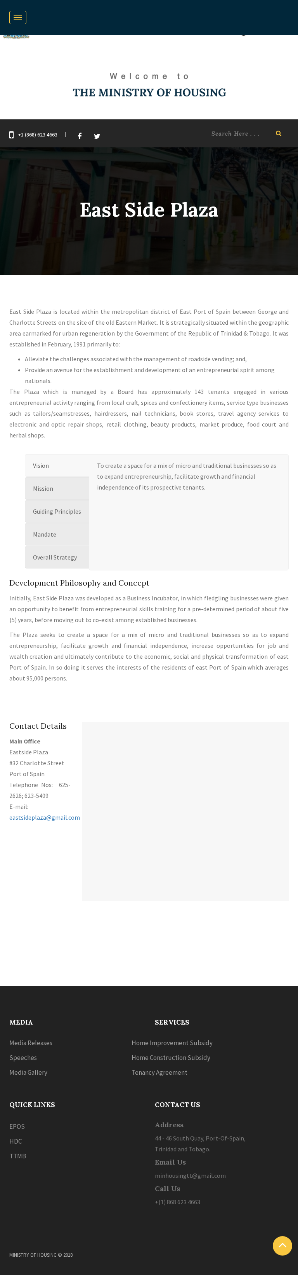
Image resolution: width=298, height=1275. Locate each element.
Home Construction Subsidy (171, 1057)
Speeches (23, 1057)
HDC (15, 1141)
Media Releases (30, 1043)
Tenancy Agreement (159, 1072)
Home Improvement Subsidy (172, 1043)
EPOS (17, 1126)
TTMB (17, 1156)
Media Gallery (28, 1072)
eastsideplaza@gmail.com (44, 817)
